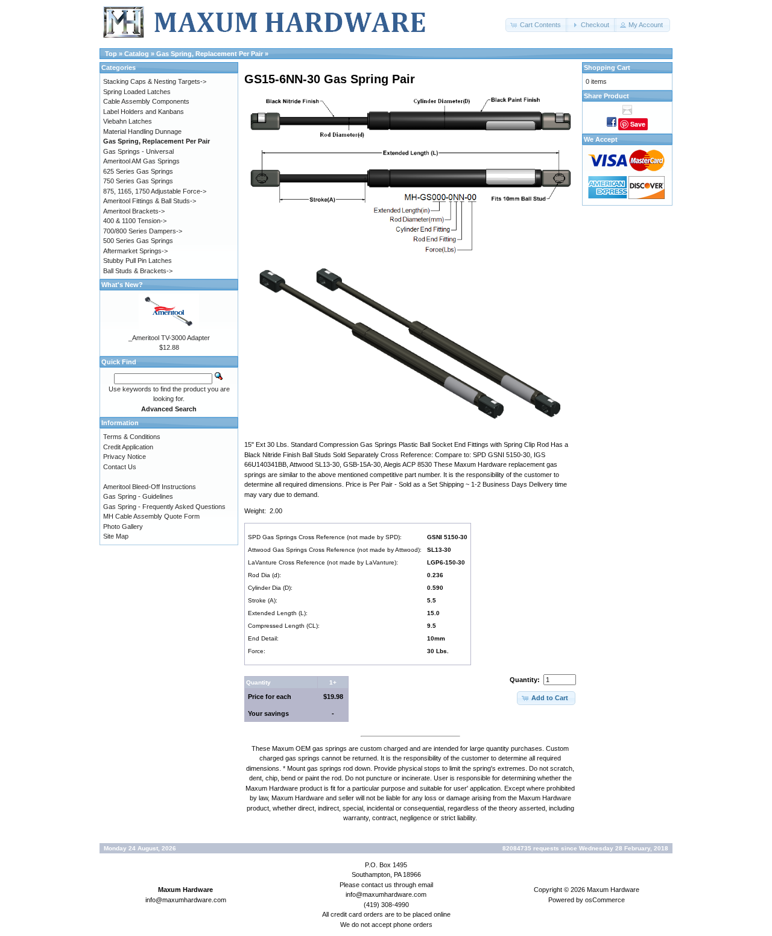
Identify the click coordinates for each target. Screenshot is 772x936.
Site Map (115, 536)
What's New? (122, 284)
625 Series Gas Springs (138, 171)
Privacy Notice (124, 456)
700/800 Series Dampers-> (142, 231)
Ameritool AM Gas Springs (141, 161)
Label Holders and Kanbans (143, 111)
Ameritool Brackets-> (134, 211)
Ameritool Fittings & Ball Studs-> (149, 200)
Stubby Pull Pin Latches (137, 260)
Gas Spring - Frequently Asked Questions (164, 506)
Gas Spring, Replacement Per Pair (209, 53)
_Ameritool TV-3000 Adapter (169, 337)
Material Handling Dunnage (142, 131)
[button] (536, 25)
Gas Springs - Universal (138, 151)
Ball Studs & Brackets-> (137, 270)
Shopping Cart (607, 67)
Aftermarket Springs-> (135, 251)
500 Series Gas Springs (138, 240)
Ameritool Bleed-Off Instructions (149, 486)
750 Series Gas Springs (138, 181)
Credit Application (128, 447)
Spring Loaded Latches (137, 91)
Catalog (136, 53)
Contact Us (119, 466)
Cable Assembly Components (146, 101)
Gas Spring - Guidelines (138, 496)
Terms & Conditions (131, 436)
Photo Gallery (123, 526)
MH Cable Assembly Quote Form (151, 516)
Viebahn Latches (127, 121)
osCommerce (605, 899)
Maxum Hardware (613, 889)
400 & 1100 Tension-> (134, 220)
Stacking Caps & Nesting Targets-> (154, 81)
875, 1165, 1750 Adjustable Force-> (154, 191)
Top (111, 53)
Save (637, 123)
